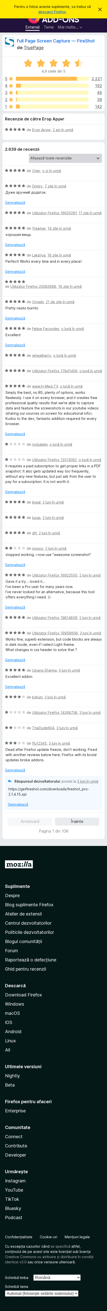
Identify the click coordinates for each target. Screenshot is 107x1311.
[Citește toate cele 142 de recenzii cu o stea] (52, 107)
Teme (49, 27)
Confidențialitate (18, 1237)
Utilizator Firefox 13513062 (54, 460)
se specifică (60, 1246)
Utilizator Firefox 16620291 (54, 213)
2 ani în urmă (63, 130)
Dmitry (37, 186)
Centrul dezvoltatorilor (28, 923)
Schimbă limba (16, 1277)
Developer (15, 1155)
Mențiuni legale (77, 1237)
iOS (8, 1022)
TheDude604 (43, 728)
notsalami (40, 444)
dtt (34, 533)
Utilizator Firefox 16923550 (54, 575)
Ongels (38, 302)
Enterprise (15, 1110)
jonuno (37, 548)
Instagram (15, 1180)
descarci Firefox (52, 12)
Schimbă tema (16, 1286)
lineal (36, 502)
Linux (10, 1040)
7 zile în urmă (55, 186)
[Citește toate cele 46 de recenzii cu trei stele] (52, 93)
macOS (12, 1013)
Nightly (12, 1075)
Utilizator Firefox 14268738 (54, 712)
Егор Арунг (41, 130)
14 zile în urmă (59, 228)
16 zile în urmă (59, 255)
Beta (10, 1085)
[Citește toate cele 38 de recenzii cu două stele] (52, 100)
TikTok (12, 1199)
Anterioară (30, 821)
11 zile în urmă (90, 213)
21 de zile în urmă (60, 302)
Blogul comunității (23, 941)
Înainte (77, 821)
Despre (12, 895)
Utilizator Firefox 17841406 (54, 371)
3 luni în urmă (90, 633)
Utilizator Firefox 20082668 (33, 286)
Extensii (32, 27)
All (7, 1050)
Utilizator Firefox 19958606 (55, 633)
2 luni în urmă (53, 502)
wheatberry (41, 355)
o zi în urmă (51, 171)
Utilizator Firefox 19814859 (54, 618)
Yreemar (39, 228)
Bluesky (13, 1208)
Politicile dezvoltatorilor (29, 932)
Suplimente (17, 886)
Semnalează (15, 202)
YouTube (14, 1190)
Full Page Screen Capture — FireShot (56, 40)
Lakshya (39, 255)
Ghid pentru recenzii (25, 969)
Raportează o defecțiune (30, 959)
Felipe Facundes (45, 329)
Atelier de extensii (23, 913)
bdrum (37, 697)
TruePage (34, 47)
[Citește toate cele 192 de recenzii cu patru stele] (52, 86)
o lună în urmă (72, 329)
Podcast (13, 1217)
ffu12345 (39, 743)
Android (13, 1031)
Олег (36, 171)
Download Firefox (23, 994)
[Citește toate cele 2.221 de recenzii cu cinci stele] (52, 79)
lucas (36, 517)
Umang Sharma (44, 670)
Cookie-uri (48, 1237)
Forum (11, 950)
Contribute (16, 1145)
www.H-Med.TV (45, 386)
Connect (14, 1136)
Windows (14, 1004)
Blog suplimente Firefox (29, 904)
